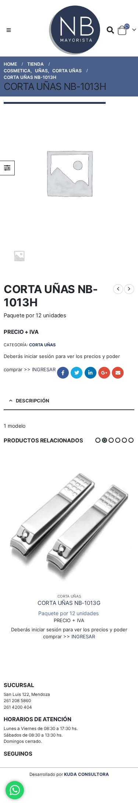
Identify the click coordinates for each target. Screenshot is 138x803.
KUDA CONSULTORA (86, 774)
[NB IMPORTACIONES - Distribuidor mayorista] (69, 30)
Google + (104, 373)
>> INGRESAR (40, 369)
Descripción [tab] (32, 401)
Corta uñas (42, 344)
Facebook (63, 373)
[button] (98, 440)
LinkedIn (90, 373)
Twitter (76, 373)
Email (118, 373)
